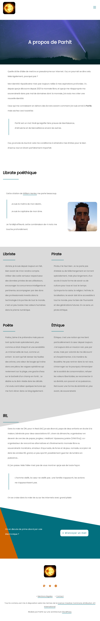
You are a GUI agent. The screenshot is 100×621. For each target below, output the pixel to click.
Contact (60, 596)
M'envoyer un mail (75, 533)
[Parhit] (9, 13)
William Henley (30, 193)
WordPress (66, 612)
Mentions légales (45, 596)
